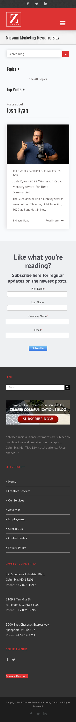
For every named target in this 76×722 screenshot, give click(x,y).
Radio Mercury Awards (42, 170)
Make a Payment (17, 676)
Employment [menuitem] (16, 519)
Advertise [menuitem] (14, 510)
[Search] (65, 54)
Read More (52, 220)
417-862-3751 (25, 635)
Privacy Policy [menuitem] (17, 548)
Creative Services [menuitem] (19, 491)
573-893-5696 (26, 610)
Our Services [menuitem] (16, 500)
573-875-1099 (26, 585)
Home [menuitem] (12, 481)
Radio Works (20, 170)
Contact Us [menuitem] (15, 529)
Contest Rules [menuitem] (17, 538)
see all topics (38, 79)
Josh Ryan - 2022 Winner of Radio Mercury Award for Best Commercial (37, 186)
